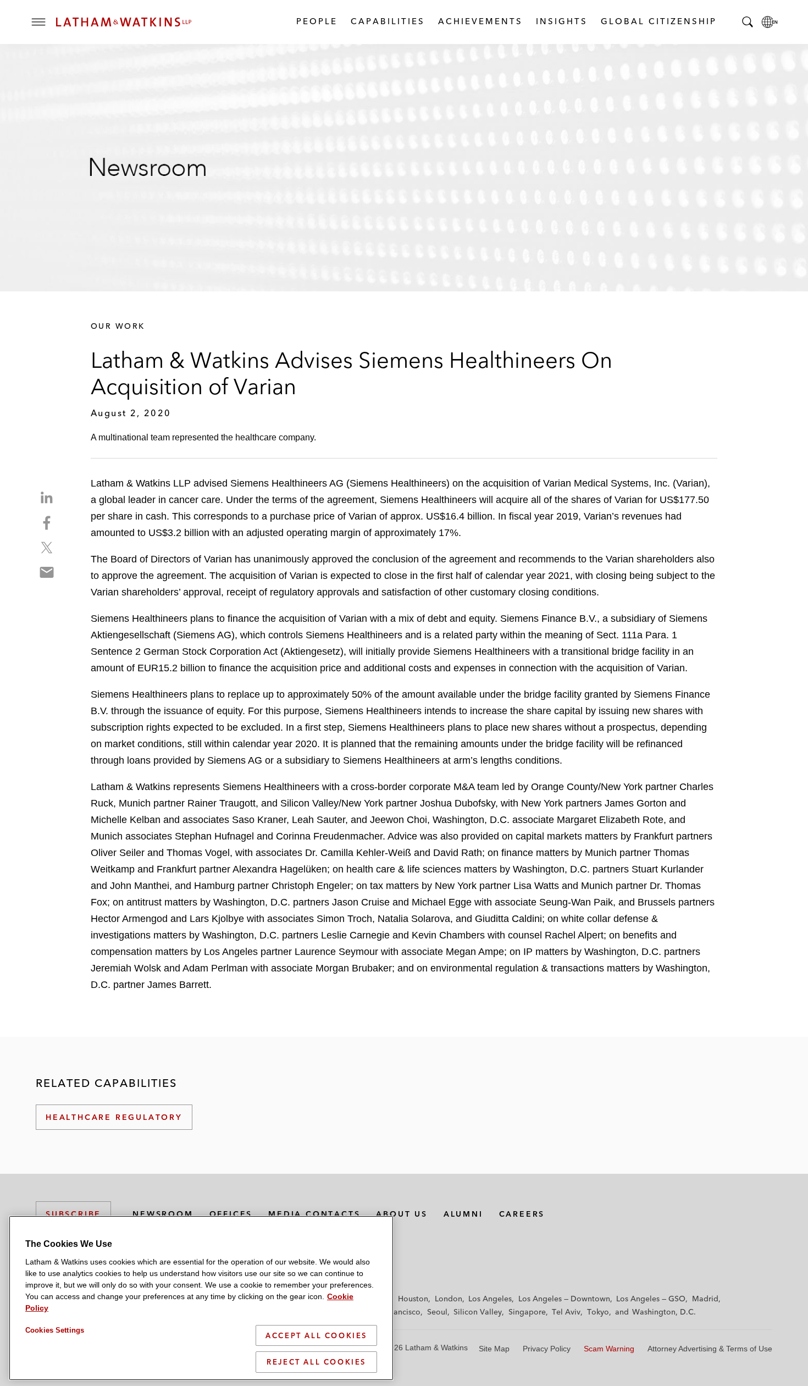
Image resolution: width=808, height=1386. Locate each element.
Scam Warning (609, 1348)
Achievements (480, 21)
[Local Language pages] (770, 22)
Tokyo (598, 1312)
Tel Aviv (566, 1312)
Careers (522, 1214)
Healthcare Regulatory (114, 1117)
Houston (413, 1299)
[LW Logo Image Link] (123, 21)
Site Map (494, 1348)
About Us (401, 1214)
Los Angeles (490, 1299)
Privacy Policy (547, 1348)
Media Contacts (314, 1214)
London (448, 1299)
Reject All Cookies (316, 1361)
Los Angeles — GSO (650, 1299)
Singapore (527, 1312)
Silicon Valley (477, 1312)
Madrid (705, 1299)
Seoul (437, 1312)
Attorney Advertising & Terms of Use (709, 1348)
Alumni (463, 1214)
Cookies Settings (54, 1330)
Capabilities (387, 21)
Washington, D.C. (664, 1312)
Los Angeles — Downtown (564, 1299)
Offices (231, 1214)
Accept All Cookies (316, 1335)
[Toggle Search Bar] (748, 22)
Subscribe (73, 1214)
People (316, 21)
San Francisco (395, 1312)
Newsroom (162, 1214)
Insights (561, 21)
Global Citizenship (658, 21)
